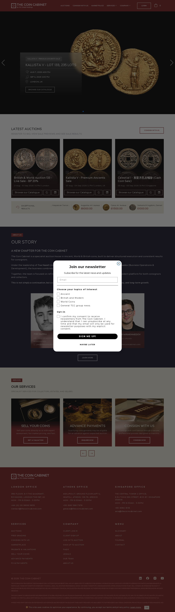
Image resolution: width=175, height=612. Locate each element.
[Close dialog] (118, 263)
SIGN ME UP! (87, 336)
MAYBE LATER (87, 345)
